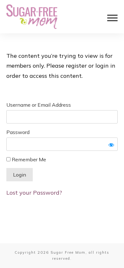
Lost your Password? (34, 192)
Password (18, 132)
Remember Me (28, 159)
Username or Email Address (38, 105)
